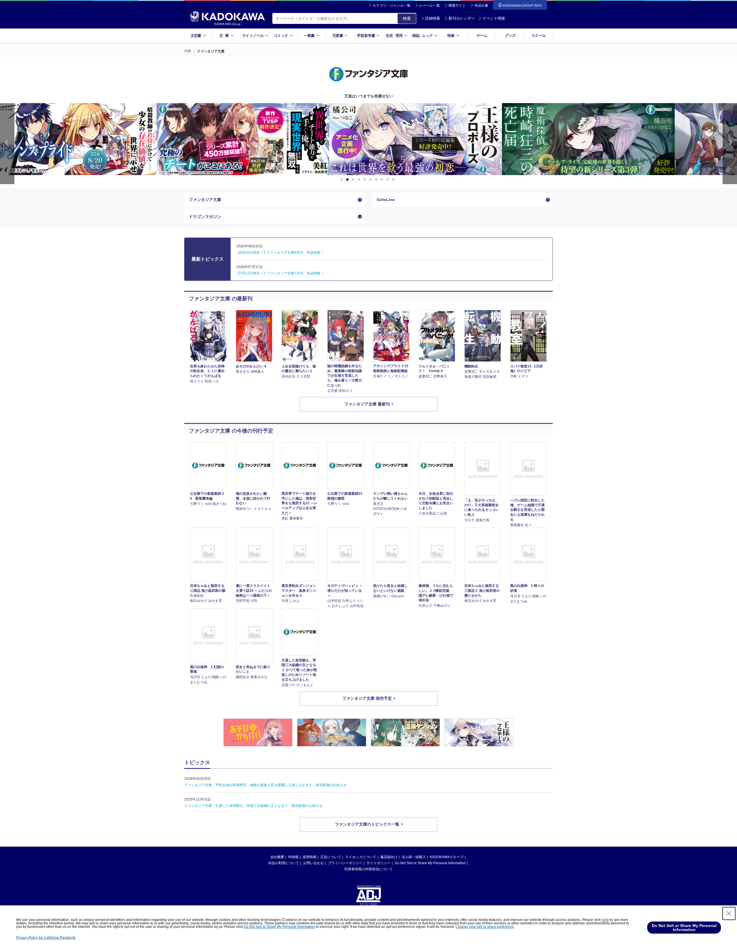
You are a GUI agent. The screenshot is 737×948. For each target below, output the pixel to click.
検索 (407, 18)
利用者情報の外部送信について (368, 869)
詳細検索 (432, 18)
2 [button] (348, 179)
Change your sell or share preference (484, 926)
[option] (195, 139)
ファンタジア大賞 (205, 199)
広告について (330, 857)
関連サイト (457, 5)
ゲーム (481, 35)
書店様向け (389, 857)
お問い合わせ (313, 863)
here (605, 920)
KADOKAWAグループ (447, 857)
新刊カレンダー (462, 18)
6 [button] (371, 179)
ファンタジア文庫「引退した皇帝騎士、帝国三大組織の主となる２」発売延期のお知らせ (253, 806)
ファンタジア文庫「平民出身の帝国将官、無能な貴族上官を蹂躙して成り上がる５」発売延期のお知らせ (265, 785)
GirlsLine (386, 199)
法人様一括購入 (414, 857)
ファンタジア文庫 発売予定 (367, 698)
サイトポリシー (378, 863)
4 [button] (360, 179)
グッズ (510, 35)
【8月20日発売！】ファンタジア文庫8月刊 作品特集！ (280, 253)
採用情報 (309, 857)
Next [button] (730, 143)
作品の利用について (283, 863)
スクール (538, 35)
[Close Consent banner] (729, 913)
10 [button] (394, 179)
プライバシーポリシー (345, 863)
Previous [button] (7, 143)
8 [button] (383, 179)
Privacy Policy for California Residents (46, 938)
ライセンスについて (360, 857)
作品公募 (481, 5)
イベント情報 (494, 18)
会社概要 (277, 857)
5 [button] (365, 179)
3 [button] (354, 179)
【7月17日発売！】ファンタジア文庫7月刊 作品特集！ (280, 273)
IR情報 (293, 857)
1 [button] (342, 179)
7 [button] (377, 179)
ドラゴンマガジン (205, 216)
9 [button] (388, 179)
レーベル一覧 (429, 5)
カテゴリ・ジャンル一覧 (392, 5)
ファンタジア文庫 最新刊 (367, 404)
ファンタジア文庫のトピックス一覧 (367, 824)
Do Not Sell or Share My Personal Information (430, 863)
